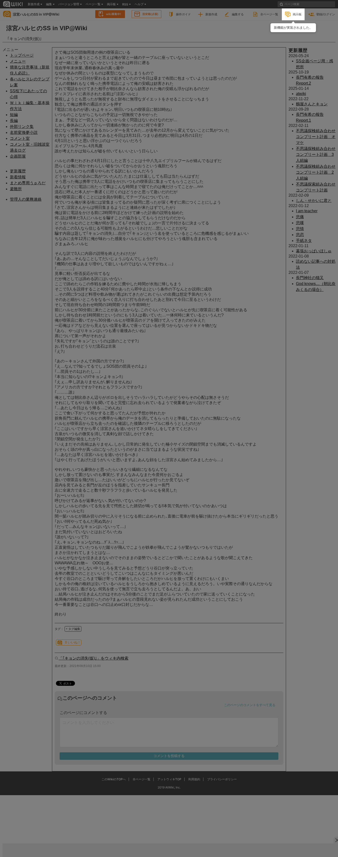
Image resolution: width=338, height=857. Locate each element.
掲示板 (297, 14)
